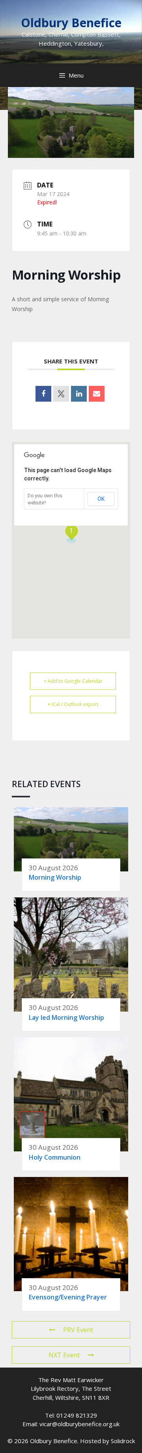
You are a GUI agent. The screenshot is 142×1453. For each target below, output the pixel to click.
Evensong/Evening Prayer (68, 1297)
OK (101, 499)
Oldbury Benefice (71, 23)
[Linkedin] (79, 394)
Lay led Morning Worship (66, 1017)
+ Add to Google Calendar (73, 681)
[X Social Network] (61, 394)
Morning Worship (55, 877)
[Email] (97, 394)
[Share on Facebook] (43, 394)
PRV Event (78, 1329)
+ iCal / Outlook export (73, 704)
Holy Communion (54, 1157)
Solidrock (123, 1441)
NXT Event (64, 1355)
